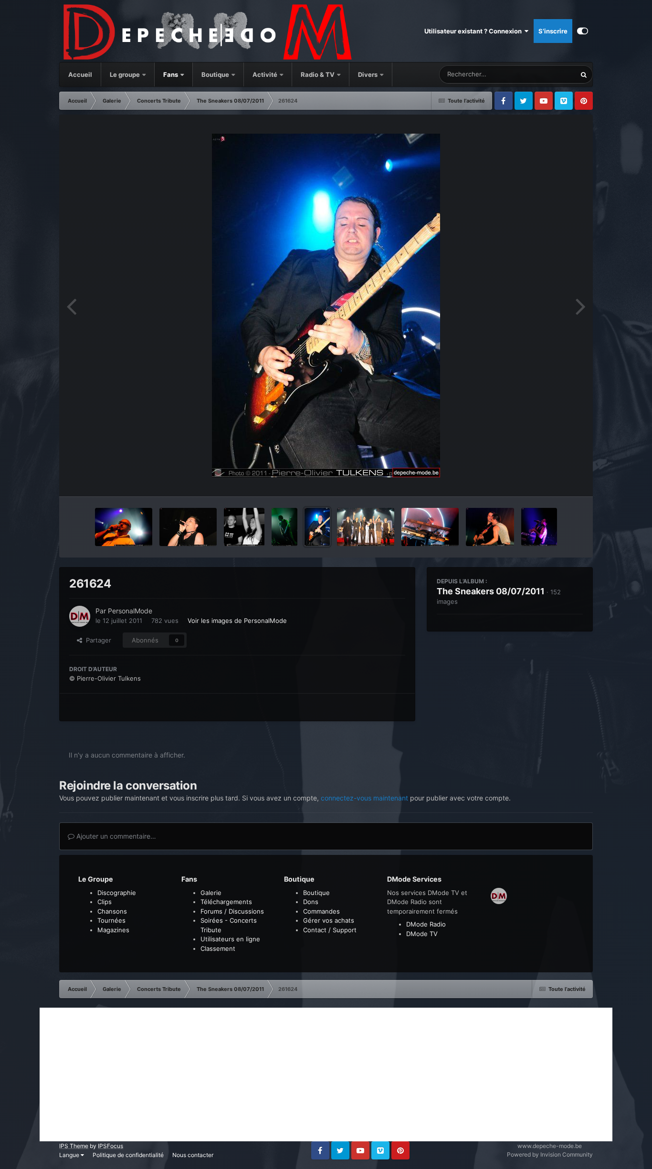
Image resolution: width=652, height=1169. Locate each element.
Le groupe (125, 74)
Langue (70, 1154)
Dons (310, 902)
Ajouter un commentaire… (115, 836)
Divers (368, 74)
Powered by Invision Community (550, 1154)
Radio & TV (318, 74)
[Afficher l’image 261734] (284, 527)
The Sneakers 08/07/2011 (491, 591)
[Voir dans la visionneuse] (326, 305)
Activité (264, 74)
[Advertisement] (326, 1074)
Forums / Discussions (232, 911)
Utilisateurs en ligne (230, 939)
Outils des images (544, 479)
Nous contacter (192, 1154)
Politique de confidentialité (128, 1154)
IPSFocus (110, 1145)
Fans (171, 74)
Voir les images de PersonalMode (237, 620)
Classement (217, 948)
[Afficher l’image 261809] (244, 527)
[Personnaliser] (582, 31)
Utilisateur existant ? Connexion (474, 31)
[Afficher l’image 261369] (539, 527)
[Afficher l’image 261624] (317, 527)
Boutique (215, 74)
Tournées (111, 920)
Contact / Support (330, 930)
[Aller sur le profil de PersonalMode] (79, 616)
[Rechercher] (583, 74)
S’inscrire (553, 31)
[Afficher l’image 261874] (188, 527)
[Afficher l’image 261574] (365, 527)
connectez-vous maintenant (364, 798)
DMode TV (422, 933)
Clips (104, 902)
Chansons (112, 911)
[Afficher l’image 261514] (430, 527)
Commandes (321, 911)
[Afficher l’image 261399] (490, 527)
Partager (96, 640)
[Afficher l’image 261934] (123, 527)
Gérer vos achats (328, 920)
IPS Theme (73, 1145)
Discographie (116, 892)
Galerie (210, 892)
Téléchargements (226, 902)
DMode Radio (426, 924)
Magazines (113, 930)
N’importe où (545, 74)
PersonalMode (130, 611)
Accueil (80, 74)
